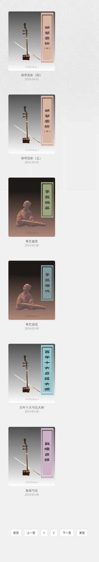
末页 (82, 532)
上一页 (31, 532)
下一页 (67, 532)
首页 (16, 532)
